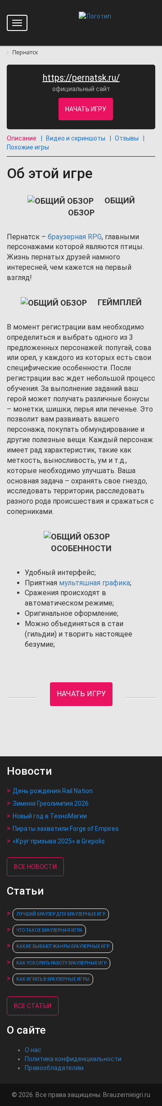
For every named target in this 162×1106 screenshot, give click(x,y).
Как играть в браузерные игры (53, 979)
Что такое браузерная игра (49, 930)
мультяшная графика (94, 583)
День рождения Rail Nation (53, 790)
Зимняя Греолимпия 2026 (51, 803)
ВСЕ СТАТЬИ (32, 1005)
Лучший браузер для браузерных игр (60, 914)
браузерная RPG (75, 237)
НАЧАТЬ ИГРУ (85, 109)
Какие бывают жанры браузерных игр (62, 946)
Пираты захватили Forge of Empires (66, 828)
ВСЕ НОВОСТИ (35, 866)
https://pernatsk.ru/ (81, 77)
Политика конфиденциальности (73, 1058)
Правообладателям (54, 1067)
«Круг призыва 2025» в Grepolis (59, 841)
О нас (33, 1049)
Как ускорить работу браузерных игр (61, 963)
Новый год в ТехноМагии (50, 816)
